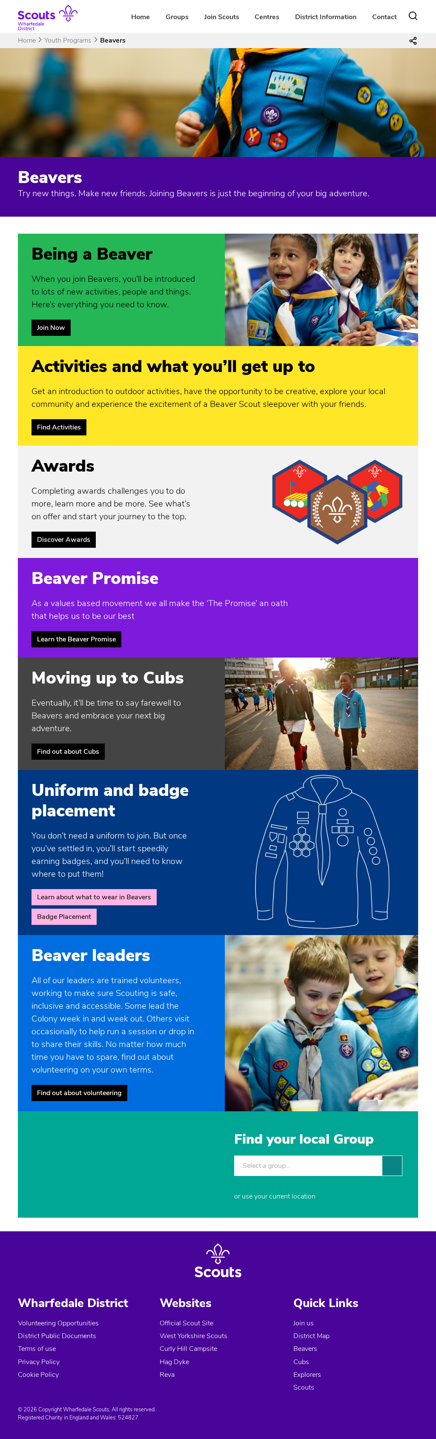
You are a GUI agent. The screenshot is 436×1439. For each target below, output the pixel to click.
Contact (384, 17)
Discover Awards (63, 539)
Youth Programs (68, 40)
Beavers (305, 1348)
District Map (311, 1336)
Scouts (303, 1387)
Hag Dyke (174, 1362)
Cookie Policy (38, 1374)
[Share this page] (413, 40)
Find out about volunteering (79, 1093)
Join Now (51, 327)
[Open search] (413, 16)
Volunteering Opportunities (58, 1323)
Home (140, 17)
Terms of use (37, 1348)
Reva (167, 1374)
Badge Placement (64, 916)
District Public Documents (57, 1336)
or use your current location (275, 1196)
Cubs (301, 1362)
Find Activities (59, 427)
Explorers (307, 1374)
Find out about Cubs (68, 751)
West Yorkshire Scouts (193, 1336)
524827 (128, 1418)
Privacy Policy (39, 1362)
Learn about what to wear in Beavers (94, 897)
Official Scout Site (186, 1323)
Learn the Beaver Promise (76, 639)
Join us (303, 1323)
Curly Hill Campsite (188, 1348)
